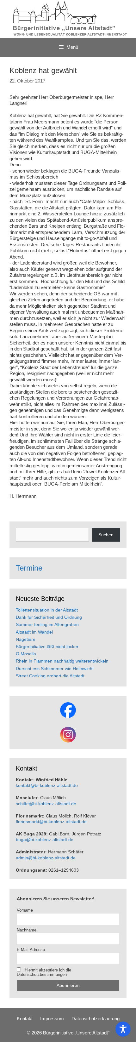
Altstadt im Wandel (34, 632)
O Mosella (26, 653)
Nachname (26, 930)
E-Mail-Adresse (31, 950)
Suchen (106, 534)
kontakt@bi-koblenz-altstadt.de (47, 785)
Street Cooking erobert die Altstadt (50, 675)
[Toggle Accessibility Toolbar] (123, 1029)
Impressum (52, 1018)
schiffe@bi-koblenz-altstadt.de (46, 803)
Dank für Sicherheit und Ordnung (49, 617)
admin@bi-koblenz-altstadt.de (46, 857)
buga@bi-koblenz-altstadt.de (44, 839)
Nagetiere (25, 639)
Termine (29, 568)
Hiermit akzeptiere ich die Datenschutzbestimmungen (44, 972)
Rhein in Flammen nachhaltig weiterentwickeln (62, 660)
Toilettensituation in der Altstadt (47, 609)
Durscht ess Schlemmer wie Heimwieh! (55, 668)
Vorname (25, 910)
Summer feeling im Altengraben (47, 624)
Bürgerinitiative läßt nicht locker (47, 646)
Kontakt (25, 1018)
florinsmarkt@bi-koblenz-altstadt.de (51, 821)
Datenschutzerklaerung (95, 1018)
